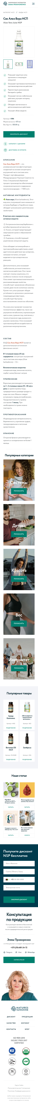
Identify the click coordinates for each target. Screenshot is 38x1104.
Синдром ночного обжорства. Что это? (11, 829)
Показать (19, 491)
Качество (11, 1023)
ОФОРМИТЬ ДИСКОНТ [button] (19, 134)
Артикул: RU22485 (10, 755)
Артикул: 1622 (27, 724)
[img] (11, 707)
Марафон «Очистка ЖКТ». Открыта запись (10, 801)
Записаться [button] (19, 960)
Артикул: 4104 (27, 755)
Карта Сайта (19, 1085)
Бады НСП (23, 12)
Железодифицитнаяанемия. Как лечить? (27, 801)
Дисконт (11, 1017)
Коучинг (25, 1023)
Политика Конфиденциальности (19, 1091)
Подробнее (11, 728)
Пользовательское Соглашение (19, 1088)
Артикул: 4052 (11, 724)
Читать (11, 807)
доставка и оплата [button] (17, 150)
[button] (30, 64)
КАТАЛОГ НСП (9, 12)
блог (27, 1029)
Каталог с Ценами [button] (17, 144)
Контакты (11, 1029)
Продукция (27, 1017)
